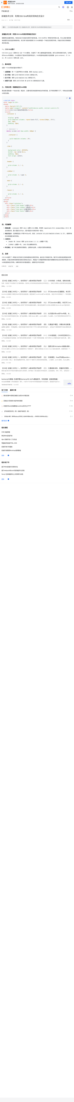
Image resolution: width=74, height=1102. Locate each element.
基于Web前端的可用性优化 (10, 467)
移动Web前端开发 (7, 436)
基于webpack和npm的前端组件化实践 (13, 470)
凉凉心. (3, 286)
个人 (71, 11)
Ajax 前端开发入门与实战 (9, 439)
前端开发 (10, 266)
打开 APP (68, 2)
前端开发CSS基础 (7, 447)
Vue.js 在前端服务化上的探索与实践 (12, 474)
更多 (3, 455)
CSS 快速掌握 (6, 432)
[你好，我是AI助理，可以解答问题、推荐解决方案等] (63, 7)
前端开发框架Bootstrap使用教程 (11, 450)
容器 (17, 266)
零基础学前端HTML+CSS (9, 443)
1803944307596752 (7, 384)
